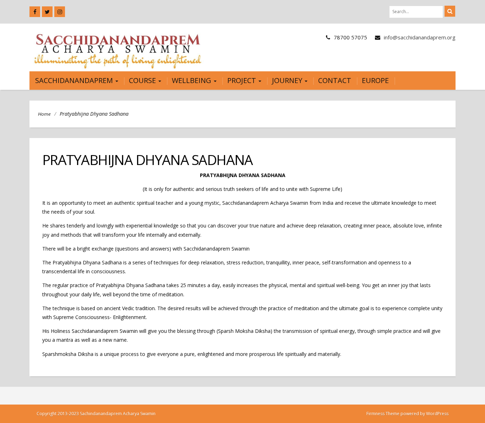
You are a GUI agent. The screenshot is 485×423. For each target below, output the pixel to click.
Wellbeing (192, 80)
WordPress (437, 414)
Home (44, 114)
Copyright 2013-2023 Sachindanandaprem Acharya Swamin (96, 414)
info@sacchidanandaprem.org (420, 37)
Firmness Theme (382, 414)
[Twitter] (47, 11)
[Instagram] (59, 11)
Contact (334, 80)
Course (143, 80)
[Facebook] (34, 11)
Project (242, 80)
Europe (375, 80)
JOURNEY (288, 80)
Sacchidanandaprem (75, 80)
